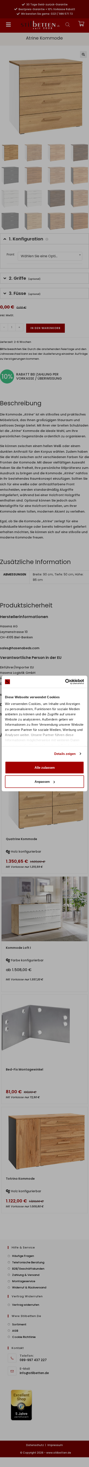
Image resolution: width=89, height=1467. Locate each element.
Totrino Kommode (20, 1178)
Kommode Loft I (18, 948)
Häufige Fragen (23, 1256)
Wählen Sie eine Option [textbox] (40, 256)
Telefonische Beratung (28, 1262)
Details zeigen (65, 754)
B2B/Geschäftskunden (28, 1269)
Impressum (55, 1445)
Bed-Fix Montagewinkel (24, 1069)
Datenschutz (35, 1445)
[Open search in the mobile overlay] (67, 24)
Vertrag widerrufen (25, 1305)
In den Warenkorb (45, 328)
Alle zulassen (45, 767)
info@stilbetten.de (34, 1373)
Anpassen (42, 781)
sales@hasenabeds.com (19, 648)
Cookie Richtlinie (24, 1337)
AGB (15, 1331)
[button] (8, 24)
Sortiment (19, 1324)
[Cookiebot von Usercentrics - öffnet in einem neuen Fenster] (65, 682)
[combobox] (50, 256)
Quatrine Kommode (21, 839)
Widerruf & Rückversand (29, 1287)
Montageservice (23, 1281)
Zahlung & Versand (25, 1275)
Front (10, 254)
